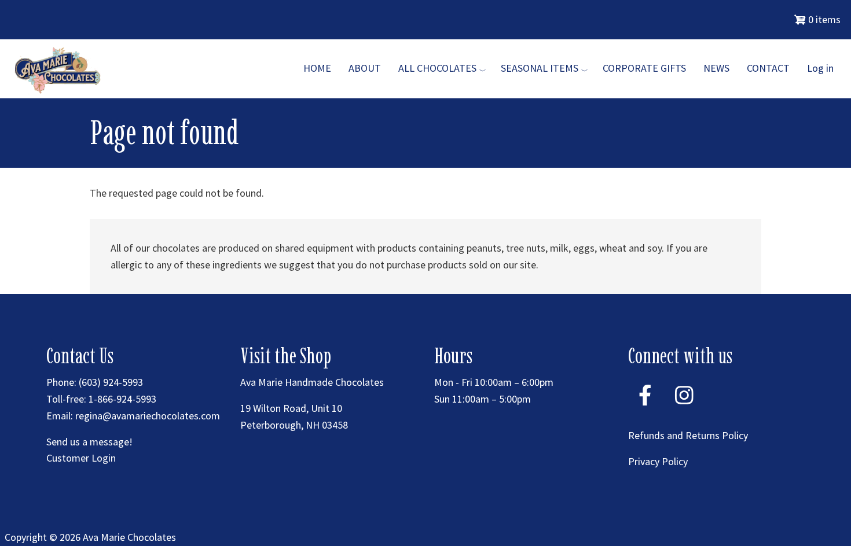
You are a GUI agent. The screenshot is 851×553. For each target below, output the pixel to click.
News (716, 68)
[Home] (59, 68)
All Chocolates (437, 68)
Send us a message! (89, 441)
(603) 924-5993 (111, 382)
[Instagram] (684, 409)
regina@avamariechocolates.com (147, 415)
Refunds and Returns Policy (688, 435)
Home (317, 68)
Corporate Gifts (644, 68)
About (365, 68)
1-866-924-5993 (122, 398)
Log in (820, 68)
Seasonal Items (539, 68)
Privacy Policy (658, 461)
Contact (768, 68)
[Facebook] (645, 409)
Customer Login (81, 457)
